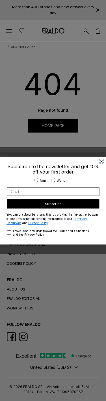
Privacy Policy (38, 223)
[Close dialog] (101, 161)
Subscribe (53, 203)
